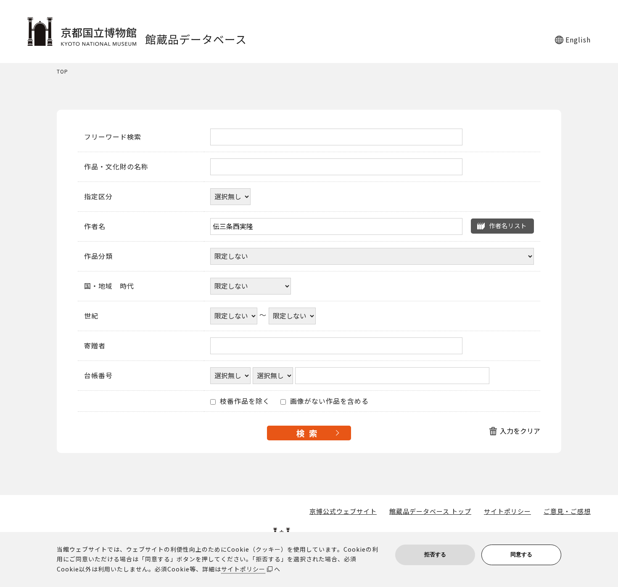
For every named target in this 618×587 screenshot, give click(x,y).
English (578, 39)
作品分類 (98, 256)
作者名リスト (508, 225)
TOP (62, 71)
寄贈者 (95, 346)
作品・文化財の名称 (116, 167)
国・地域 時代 (109, 286)
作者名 (95, 226)
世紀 (91, 316)
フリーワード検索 (112, 137)
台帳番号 (98, 375)
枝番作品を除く (244, 401)
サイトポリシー (507, 511)
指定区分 (98, 196)
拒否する (435, 554)
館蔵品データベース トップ (430, 511)
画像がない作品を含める (328, 401)
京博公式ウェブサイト (343, 511)
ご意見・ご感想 (567, 511)
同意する (521, 554)
